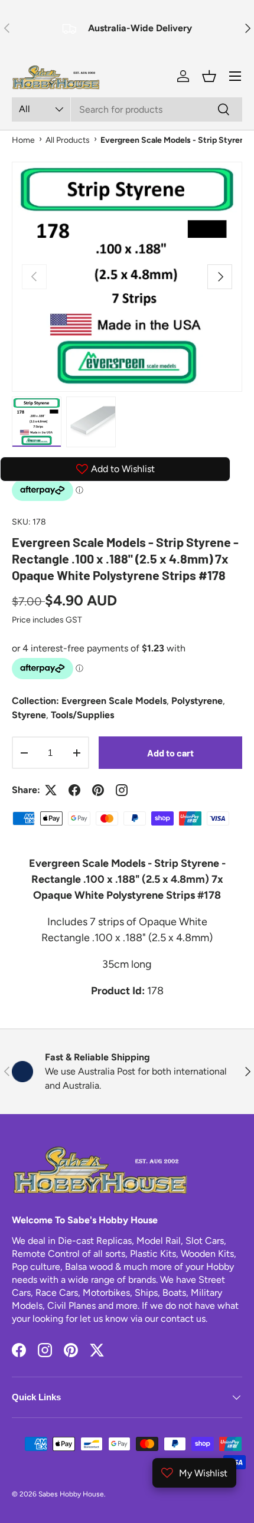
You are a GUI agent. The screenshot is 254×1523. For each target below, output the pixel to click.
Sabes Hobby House (71, 1494)
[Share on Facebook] (74, 790)
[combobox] (127, 109)
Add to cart (170, 752)
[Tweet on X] (51, 790)
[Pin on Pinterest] (98, 790)
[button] (209, 76)
